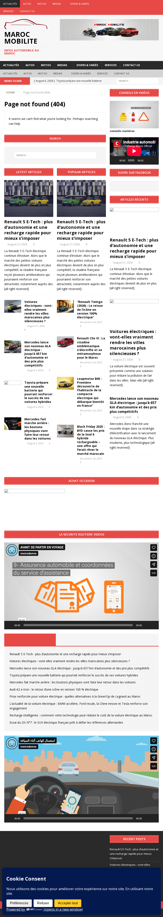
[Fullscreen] (154, 160)
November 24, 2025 (91, 322)
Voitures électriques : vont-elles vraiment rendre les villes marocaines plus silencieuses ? (38, 311)
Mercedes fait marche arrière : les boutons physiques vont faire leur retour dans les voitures (37, 428)
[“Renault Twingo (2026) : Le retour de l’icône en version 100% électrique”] (65, 306)
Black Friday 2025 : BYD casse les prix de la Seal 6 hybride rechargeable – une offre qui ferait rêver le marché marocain (91, 440)
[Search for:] (137, 81)
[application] (134, 151)
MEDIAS (56, 3)
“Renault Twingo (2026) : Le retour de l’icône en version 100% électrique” (90, 309)
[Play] (115, 160)
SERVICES (8, 11)
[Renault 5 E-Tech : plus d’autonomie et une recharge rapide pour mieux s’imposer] (28, 198)
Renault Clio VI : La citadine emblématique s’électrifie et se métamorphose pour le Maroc (91, 347)
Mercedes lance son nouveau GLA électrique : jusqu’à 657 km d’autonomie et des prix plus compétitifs (37, 353)
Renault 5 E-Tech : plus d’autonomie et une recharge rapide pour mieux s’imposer (28, 230)
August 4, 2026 (35, 443)
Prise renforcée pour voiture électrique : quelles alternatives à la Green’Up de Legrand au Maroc (75, 696)
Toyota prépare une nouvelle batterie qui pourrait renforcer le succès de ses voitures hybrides (38, 392)
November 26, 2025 (91, 410)
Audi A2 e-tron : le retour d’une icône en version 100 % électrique (54, 689)
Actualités (10, 3)
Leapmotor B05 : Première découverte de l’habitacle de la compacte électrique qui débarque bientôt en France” (90, 392)
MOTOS (41, 3)
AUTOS (27, 3)
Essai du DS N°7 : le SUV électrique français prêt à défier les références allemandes (66, 722)
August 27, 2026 (17, 244)
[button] (81, 585)
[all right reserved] (16, 289)
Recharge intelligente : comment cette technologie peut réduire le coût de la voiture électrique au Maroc (81, 715)
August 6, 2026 (35, 370)
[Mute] (147, 160)
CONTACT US (27, 11)
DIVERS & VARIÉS (79, 3)
